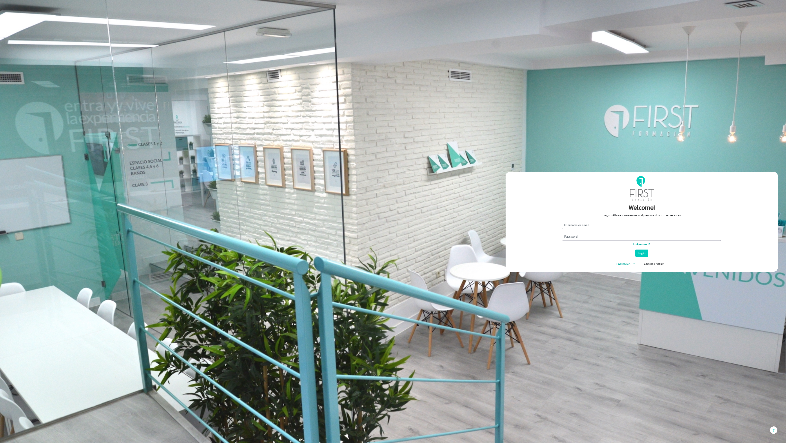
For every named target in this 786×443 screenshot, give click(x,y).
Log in (642, 253)
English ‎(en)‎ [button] (624, 264)
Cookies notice (654, 264)
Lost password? (641, 244)
